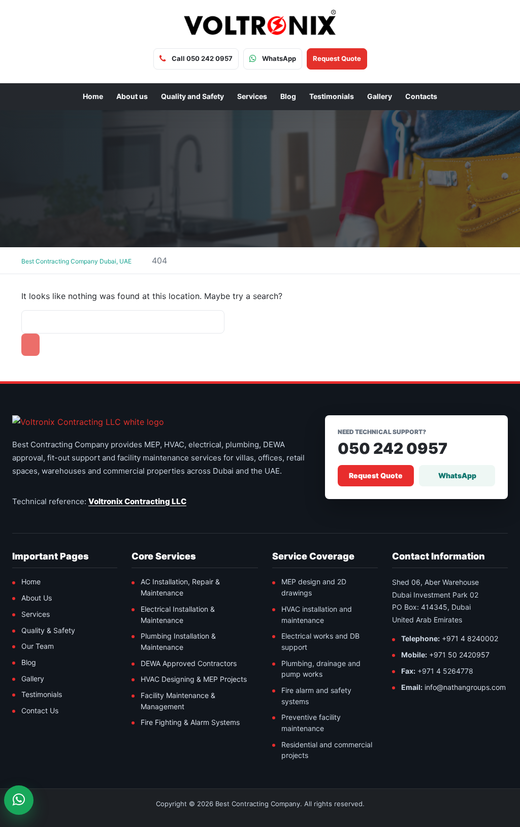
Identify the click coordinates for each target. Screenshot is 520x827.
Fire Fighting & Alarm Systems (190, 722)
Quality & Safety (48, 630)
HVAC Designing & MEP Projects (194, 679)
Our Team (37, 646)
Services (252, 96)
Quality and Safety (192, 96)
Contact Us (39, 710)
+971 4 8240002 (470, 638)
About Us (36, 597)
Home (93, 96)
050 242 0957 (392, 448)
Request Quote (376, 475)
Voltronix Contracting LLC (137, 501)
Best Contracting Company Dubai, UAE (76, 261)
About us (132, 96)
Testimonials (331, 96)
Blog (288, 96)
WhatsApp (457, 475)
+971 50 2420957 (459, 654)
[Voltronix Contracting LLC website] (88, 421)
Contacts (421, 96)
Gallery (379, 96)
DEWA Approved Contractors (189, 663)
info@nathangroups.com (465, 687)
